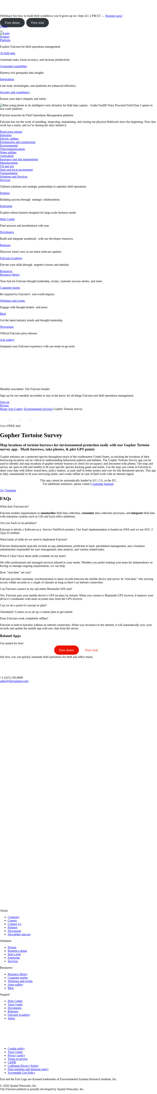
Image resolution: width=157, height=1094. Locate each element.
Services (5, 180)
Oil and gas (7, 166)
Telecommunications (12, 149)
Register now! (114, 15)
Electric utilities (9, 138)
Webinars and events (12, 300)
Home (3, 409)
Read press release (11, 131)
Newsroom (6, 326)
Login (3, 26)
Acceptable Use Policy (21, 1072)
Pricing (12, 947)
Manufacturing (9, 162)
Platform (5, 40)
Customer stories (10, 287)
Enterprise (6, 206)
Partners (5, 193)
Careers (12, 920)
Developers (7, 232)
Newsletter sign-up (19, 934)
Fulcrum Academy (11, 258)
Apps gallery (15, 984)
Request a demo (17, 950)
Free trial (37, 23)
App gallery (7, 339)
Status (11, 1018)
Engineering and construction (17, 142)
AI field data (7, 53)
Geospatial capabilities (13, 66)
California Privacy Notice (23, 1065)
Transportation (8, 173)
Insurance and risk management (19, 159)
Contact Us (14, 924)
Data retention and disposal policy (28, 1069)
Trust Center (15, 1004)
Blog (3, 313)
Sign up (4, 402)
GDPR (12, 1062)
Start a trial (14, 954)
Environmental (9, 145)
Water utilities (8, 152)
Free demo (12, 23)
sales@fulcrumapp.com (14, 681)
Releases (5, 245)
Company (14, 917)
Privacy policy (16, 1055)
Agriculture (7, 155)
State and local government (16, 169)
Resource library (10, 274)
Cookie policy (16, 1048)
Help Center (7, 219)
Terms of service (18, 1058)
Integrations (7, 79)
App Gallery (15, 409)
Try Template (8, 490)
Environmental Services (38, 409)
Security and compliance (15, 92)
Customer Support (103, 483)
